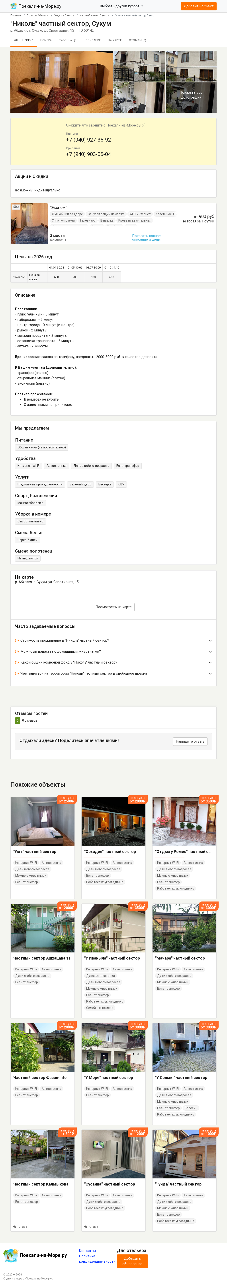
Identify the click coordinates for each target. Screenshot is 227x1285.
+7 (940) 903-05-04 (88, 154)
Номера (46, 40)
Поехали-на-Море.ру (39, 6)
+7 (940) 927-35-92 (88, 140)
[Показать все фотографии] (61, 82)
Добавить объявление (132, 1261)
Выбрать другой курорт (120, 6)
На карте (115, 40)
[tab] (113, 641)
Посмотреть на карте (114, 607)
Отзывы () (137, 40)
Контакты (87, 1251)
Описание (93, 40)
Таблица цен (69, 40)
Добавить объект (199, 6)
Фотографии (23, 40)
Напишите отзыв (190, 741)
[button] (113, 641)
